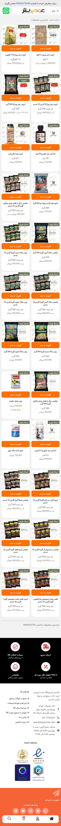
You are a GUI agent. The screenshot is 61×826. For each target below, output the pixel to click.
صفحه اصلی (54, 19)
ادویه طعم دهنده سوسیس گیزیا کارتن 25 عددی (16, 600)
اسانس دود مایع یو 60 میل (45, 153)
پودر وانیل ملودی (15, 401)
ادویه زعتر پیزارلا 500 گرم (15, 104)
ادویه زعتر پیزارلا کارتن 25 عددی (45, 104)
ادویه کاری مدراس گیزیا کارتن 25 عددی (45, 501)
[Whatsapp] (6, 10)
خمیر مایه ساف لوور (15, 450)
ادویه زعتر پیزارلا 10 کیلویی (15, 55)
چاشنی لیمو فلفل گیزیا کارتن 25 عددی (15, 550)
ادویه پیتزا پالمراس (15, 153)
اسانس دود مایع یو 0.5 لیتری (45, 450)
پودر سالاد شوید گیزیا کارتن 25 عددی (15, 303)
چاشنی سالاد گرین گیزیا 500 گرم (45, 252)
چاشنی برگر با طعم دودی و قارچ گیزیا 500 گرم (45, 402)
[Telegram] (38, 811)
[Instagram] (30, 811)
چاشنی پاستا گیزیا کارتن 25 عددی (15, 500)
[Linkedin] (16, 811)
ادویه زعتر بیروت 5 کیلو (45, 55)
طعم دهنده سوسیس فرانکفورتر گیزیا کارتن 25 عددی (45, 600)
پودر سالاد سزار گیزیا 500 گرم (45, 351)
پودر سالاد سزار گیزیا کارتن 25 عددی (15, 253)
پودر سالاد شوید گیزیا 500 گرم (15, 351)
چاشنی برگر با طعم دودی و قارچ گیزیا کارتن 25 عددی (15, 204)
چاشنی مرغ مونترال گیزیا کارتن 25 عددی (45, 550)
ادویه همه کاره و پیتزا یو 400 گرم (45, 203)
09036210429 (23, 3)
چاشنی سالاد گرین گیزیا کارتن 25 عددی (45, 303)
